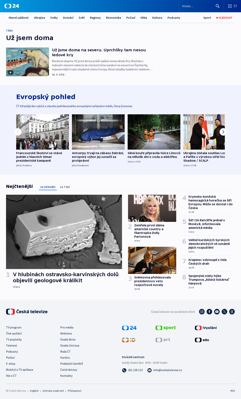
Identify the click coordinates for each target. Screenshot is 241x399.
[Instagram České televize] (202, 312)
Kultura (157, 17)
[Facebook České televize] (209, 312)
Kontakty (66, 375)
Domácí (68, 17)
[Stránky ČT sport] (166, 327)
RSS (232, 390)
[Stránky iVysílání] (206, 327)
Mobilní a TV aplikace (19, 369)
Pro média (66, 327)
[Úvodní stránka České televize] (27, 312)
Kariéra (65, 357)
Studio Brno (68, 339)
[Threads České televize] (232, 312)
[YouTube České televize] (217, 312)
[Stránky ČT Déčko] (128, 339)
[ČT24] (12, 6)
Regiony (95, 17)
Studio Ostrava (69, 345)
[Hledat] (218, 6)
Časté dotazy (68, 369)
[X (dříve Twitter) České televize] (224, 312)
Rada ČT (65, 351)
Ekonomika (113, 17)
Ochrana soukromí (53, 390)
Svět (82, 17)
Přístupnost (74, 390)
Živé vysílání (13, 333)
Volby (54, 17)
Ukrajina (39, 17)
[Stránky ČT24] (129, 327)
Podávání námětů (71, 363)
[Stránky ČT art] (163, 339)
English (34, 390)
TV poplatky (14, 339)
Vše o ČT (11, 375)
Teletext (11, 345)
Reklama (66, 333)
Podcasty (174, 17)
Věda (143, 17)
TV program (13, 327)
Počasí (130, 17)
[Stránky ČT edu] (202, 339)
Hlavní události (19, 17)
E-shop (10, 363)
